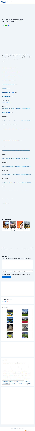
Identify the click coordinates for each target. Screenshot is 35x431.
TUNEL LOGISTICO (20, 383)
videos (29, 383)
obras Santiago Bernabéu (14, 381)
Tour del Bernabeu (13, 383)
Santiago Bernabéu (6, 383)
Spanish (27, 430)
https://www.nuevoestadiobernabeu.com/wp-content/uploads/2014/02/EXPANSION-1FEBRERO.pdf (16, 174)
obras (22, 379)
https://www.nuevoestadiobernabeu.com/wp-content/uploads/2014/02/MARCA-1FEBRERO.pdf (16, 150)
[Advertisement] (17, 11)
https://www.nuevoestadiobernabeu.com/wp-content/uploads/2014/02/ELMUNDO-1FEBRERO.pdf (16, 166)
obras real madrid (5, 381)
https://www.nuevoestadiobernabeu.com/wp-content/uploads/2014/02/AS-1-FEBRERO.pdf (15, 190)
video (26, 383)
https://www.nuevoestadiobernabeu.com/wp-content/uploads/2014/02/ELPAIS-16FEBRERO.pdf (16, 108)
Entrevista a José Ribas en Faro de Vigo (8, 84)
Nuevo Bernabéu (6, 379)
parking (22, 381)
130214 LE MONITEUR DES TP (6, 102)
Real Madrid (27, 381)
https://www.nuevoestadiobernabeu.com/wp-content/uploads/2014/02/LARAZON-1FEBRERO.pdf (16, 182)
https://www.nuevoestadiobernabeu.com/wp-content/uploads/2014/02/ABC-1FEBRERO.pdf (15, 158)
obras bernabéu (27, 379)
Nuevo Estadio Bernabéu (13, 2)
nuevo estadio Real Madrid (15, 379)
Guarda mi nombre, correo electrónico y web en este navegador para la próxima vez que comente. (17, 274)
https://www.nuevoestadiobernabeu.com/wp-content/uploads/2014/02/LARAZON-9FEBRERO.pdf (16, 120)
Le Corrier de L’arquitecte (6, 112)
